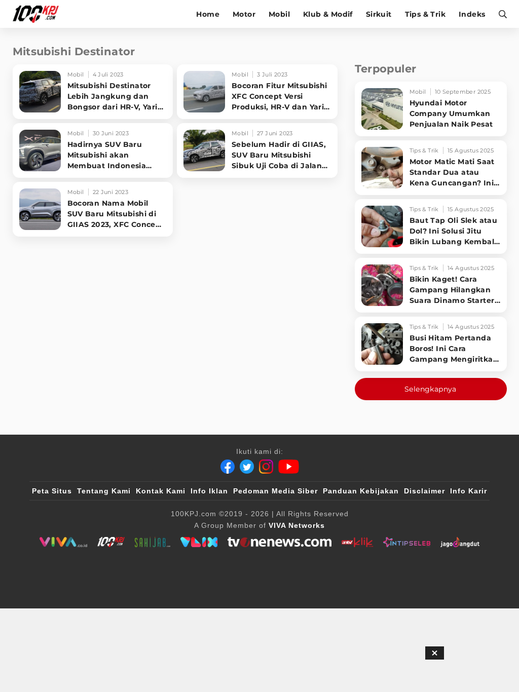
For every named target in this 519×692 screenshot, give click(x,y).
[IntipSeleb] (406, 542)
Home (207, 14)
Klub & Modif (328, 14)
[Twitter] (247, 466)
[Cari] (499, 14)
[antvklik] (357, 542)
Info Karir (468, 491)
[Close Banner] (434, 653)
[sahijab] (152, 542)
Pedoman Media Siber (275, 491)
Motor (244, 14)
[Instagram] (266, 466)
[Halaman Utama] (39, 14)
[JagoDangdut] (459, 542)
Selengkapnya (430, 389)
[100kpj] (111, 542)
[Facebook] (227, 466)
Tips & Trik (425, 14)
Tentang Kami (104, 491)
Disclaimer (424, 491)
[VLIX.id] (199, 542)
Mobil (279, 14)
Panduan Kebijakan (361, 491)
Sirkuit (379, 14)
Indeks (472, 14)
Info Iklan (209, 491)
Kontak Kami (161, 491)
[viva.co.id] (63, 542)
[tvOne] (279, 542)
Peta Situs (52, 491)
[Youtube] (288, 466)
